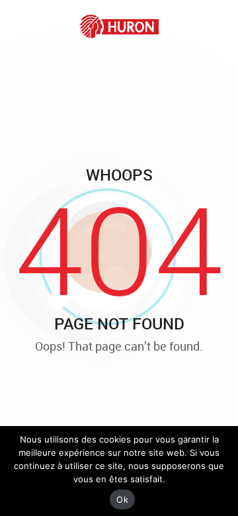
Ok (122, 499)
